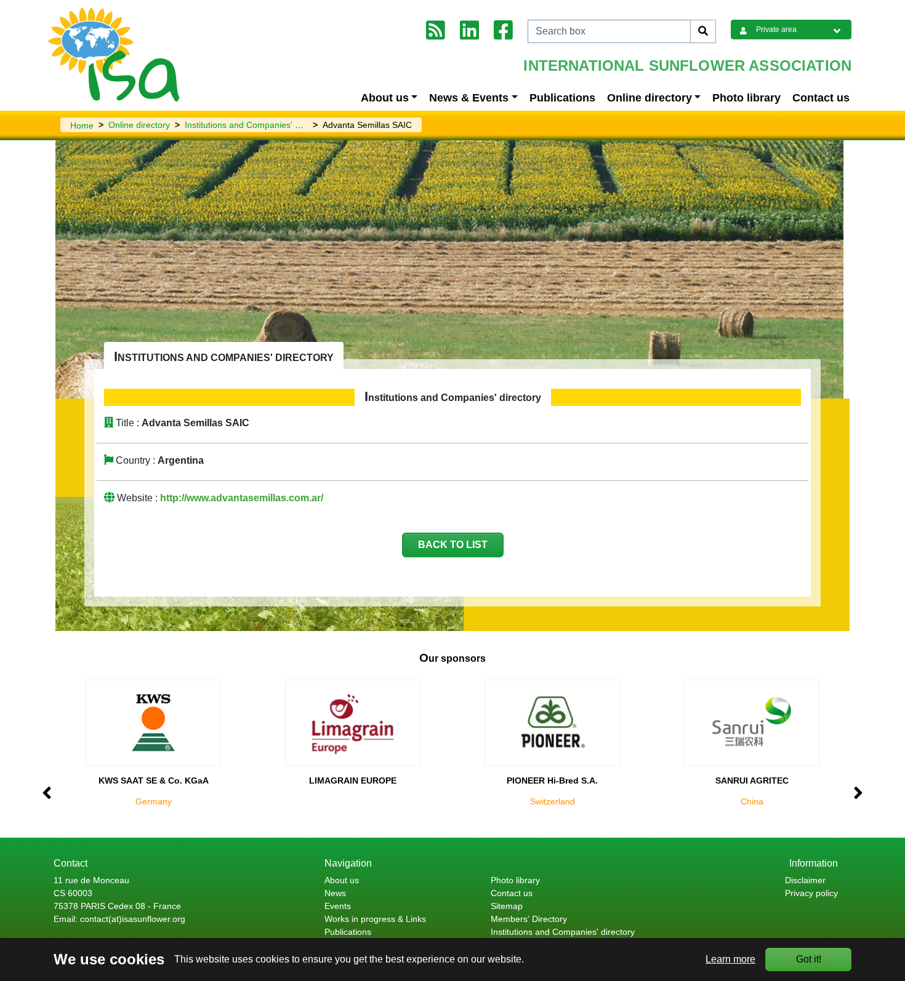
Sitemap (507, 906)
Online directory (649, 98)
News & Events (469, 98)
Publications (562, 98)
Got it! (808, 959)
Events (337, 906)
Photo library (746, 98)
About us (385, 98)
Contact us (821, 98)
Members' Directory (529, 919)
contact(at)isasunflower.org (132, 919)
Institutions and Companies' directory (257, 125)
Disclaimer (805, 880)
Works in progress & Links (375, 919)
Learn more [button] (730, 959)
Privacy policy (811, 893)
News (335, 893)
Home (82, 125)
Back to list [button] (453, 544)
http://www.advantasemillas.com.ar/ (241, 498)
